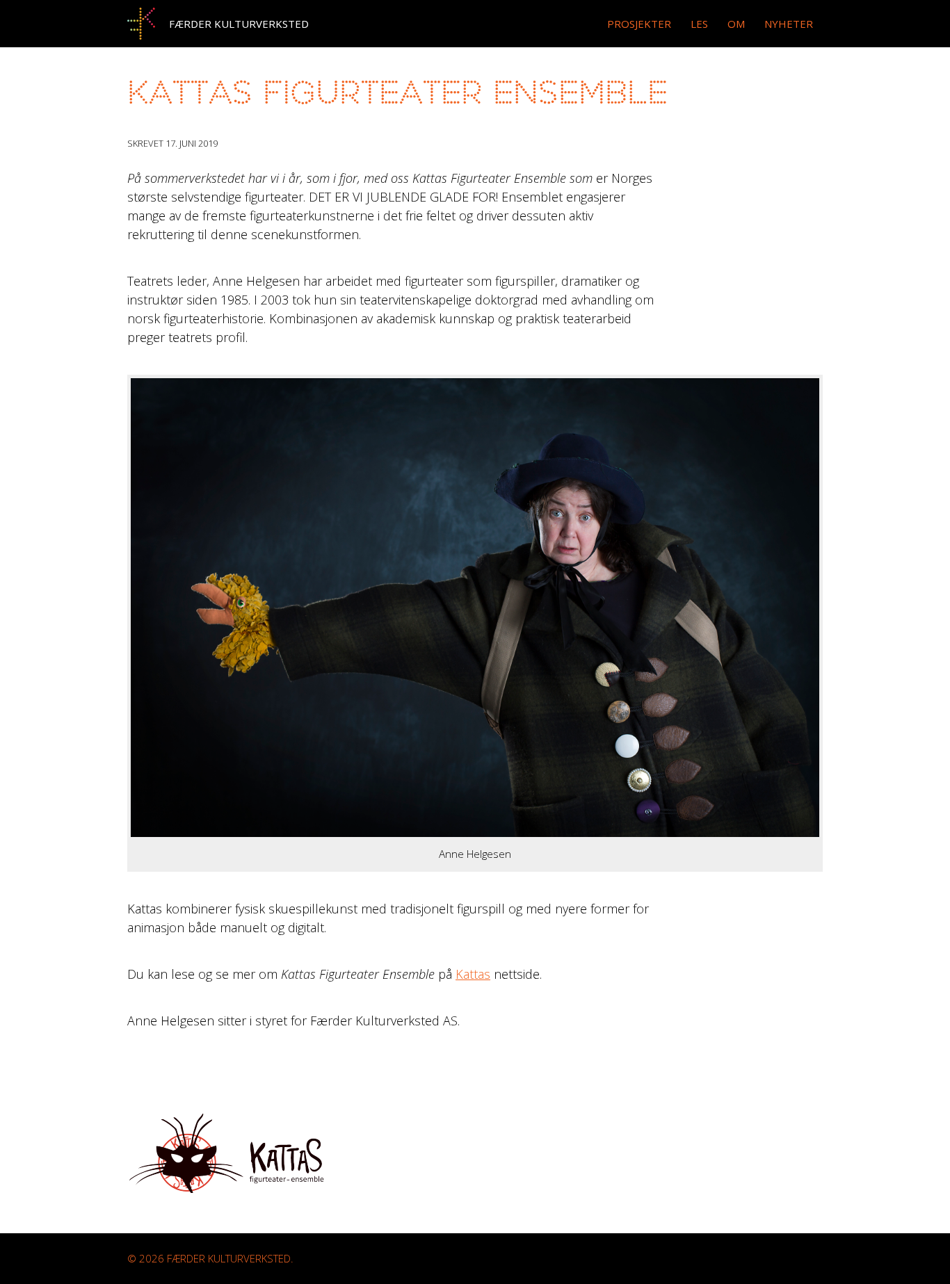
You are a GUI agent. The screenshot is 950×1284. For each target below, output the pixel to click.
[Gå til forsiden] (141, 24)
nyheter (788, 24)
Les (699, 24)
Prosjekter (639, 24)
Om (736, 24)
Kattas (473, 974)
